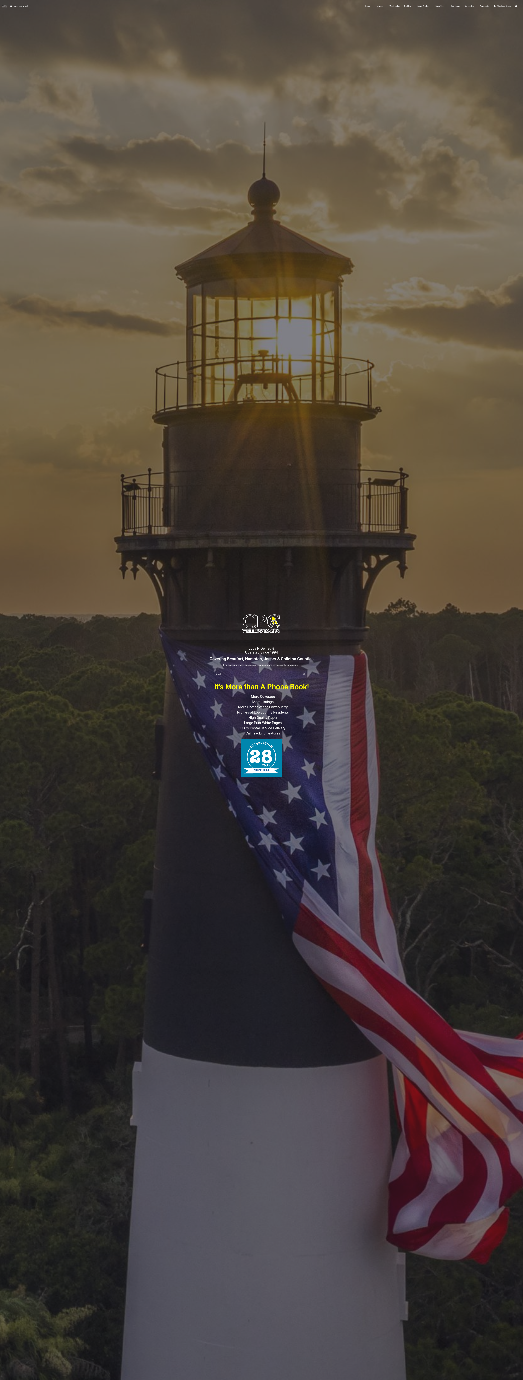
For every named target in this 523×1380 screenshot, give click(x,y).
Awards (380, 6)
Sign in (500, 6)
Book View (439, 6)
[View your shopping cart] (516, 6)
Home (367, 6)
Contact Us (484, 6)
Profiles (407, 6)
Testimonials (395, 6)
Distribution (455, 6)
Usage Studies (423, 6)
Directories (469, 6)
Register (509, 6)
